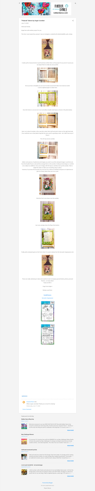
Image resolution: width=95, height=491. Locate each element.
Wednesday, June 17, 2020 (33, 406)
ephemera (24, 396)
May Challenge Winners (27, 434)
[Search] (75, 4)
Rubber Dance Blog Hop (27, 419)
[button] (73, 21)
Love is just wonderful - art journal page (31, 465)
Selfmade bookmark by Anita (29, 449)
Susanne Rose (30, 401)
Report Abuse (47, 488)
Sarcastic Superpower (47, 298)
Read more (70, 430)
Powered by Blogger (47, 482)
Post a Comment (27, 409)
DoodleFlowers (47, 295)
